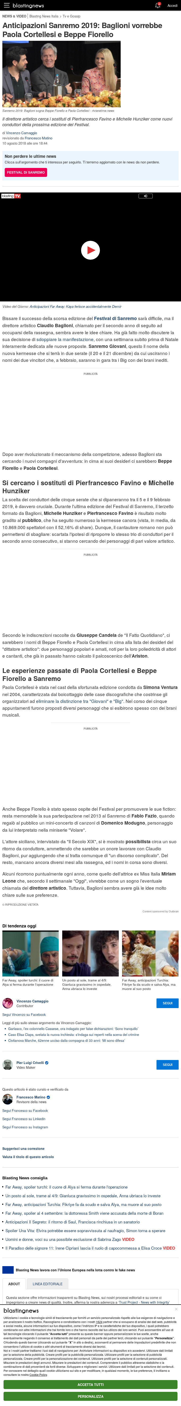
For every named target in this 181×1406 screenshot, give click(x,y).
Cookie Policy (38, 1375)
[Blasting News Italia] (28, 5)
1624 (99, 1322)
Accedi (172, 5)
